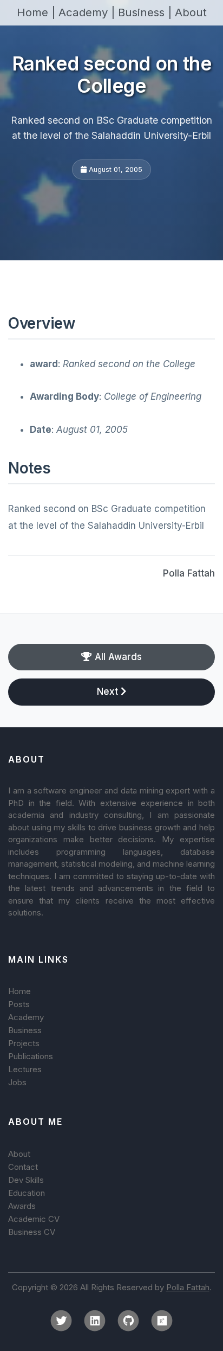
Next (109, 691)
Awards (22, 1206)
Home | (37, 12)
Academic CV (34, 1219)
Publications (30, 1056)
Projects (24, 1043)
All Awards (117, 656)
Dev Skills (26, 1180)
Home (19, 991)
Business (25, 1030)
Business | (146, 12)
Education (26, 1193)
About (191, 12)
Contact (23, 1167)
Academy (26, 1017)
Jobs (17, 1082)
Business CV (31, 1232)
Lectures (25, 1069)
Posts (19, 1004)
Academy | (88, 12)
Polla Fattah (189, 573)
